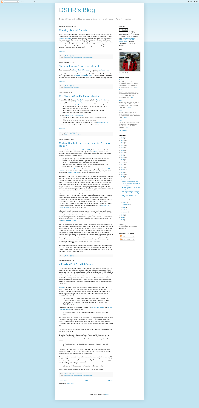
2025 (122, 140)
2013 (122, 169)
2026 (122, 138)
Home (86, 380)
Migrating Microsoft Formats (73, 30)
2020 (122, 152)
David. (121, 80)
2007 (122, 220)
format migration (78, 57)
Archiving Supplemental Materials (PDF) (79, 150)
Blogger (107, 394)
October (125, 202)
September (126, 205)
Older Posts (109, 380)
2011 (122, 174)
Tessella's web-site (102, 122)
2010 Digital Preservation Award (82, 75)
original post (77, 104)
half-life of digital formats (80, 102)
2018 (122, 157)
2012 (122, 172)
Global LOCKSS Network (68, 220)
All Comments (126, 239)
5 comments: (79, 373)
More (136, 87)
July (124, 207)
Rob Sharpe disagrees (97, 307)
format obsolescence (88, 57)
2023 (122, 145)
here (60, 102)
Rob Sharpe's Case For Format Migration (79, 96)
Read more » (62, 51)
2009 (122, 215)
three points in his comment (74, 115)
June (124, 209)
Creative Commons (73, 172)
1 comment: (79, 85)
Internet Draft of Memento (81, 70)
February (125, 212)
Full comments (123, 130)
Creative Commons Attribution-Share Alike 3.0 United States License (128, 39)
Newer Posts (63, 380)
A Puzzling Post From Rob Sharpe (76, 264)
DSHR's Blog (77, 10)
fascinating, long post (65, 38)
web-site (105, 100)
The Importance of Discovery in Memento (79, 66)
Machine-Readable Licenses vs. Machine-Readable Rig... (131, 192)
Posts (123, 236)
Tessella (79, 100)
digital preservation (68, 57)
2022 (122, 148)
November (126, 200)
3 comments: (79, 55)
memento (76, 87)
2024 (122, 143)
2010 (122, 177)
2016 (122, 162)
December (126, 179)
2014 (122, 167)
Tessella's (99, 100)
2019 (122, 155)
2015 (122, 165)
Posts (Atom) (70, 383)
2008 (122, 217)
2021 (122, 150)
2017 (122, 160)
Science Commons (74, 169)
